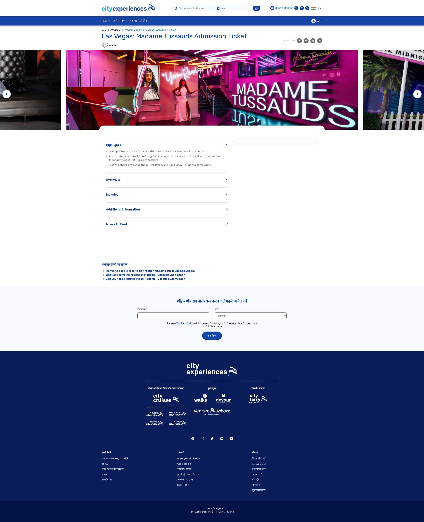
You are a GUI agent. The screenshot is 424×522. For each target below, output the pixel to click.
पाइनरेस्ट (221, 438)
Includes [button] (112, 194)
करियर (105, 464)
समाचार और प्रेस (184, 469)
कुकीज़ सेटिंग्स (258, 490)
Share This (290, 40)
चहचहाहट (212, 438)
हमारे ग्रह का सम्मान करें (113, 469)
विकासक (256, 485)
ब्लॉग (104, 474)
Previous (6, 94)
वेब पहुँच (256, 479)
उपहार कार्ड (257, 474)
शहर (217, 309)
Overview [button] (113, 180)
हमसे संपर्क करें (184, 464)
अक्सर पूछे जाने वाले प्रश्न (188, 458)
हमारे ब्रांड (118, 20)
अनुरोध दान (107, 479)
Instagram (202, 438)
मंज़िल (104, 20)
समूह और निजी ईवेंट (137, 20)
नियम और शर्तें (258, 458)
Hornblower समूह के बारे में (115, 458)
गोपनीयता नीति (192, 323)
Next (417, 94)
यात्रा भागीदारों (183, 485)
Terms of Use (259, 464)
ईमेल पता (142, 309)
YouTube (231, 438)
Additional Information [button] (123, 209)
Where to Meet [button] (116, 224)
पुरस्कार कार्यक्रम (185, 479)
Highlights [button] (113, 145)
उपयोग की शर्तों (175, 323)
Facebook (192, 438)
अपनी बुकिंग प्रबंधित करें (188, 474)
